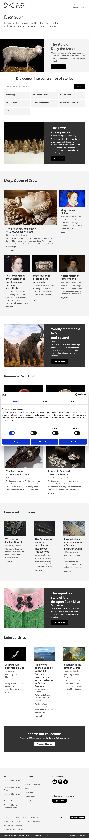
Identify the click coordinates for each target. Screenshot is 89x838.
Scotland (9, 111)
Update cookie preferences (14, 829)
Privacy (7, 817)
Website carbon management (15, 825)
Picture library (30, 797)
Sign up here (59, 801)
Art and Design (11, 103)
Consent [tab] (15, 401)
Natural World (65, 95)
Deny (16, 442)
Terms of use (9, 821)
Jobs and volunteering (33, 785)
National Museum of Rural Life (12, 795)
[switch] (33, 433)
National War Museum (12, 801)
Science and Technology (69, 103)
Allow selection (44, 442)
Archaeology (10, 95)
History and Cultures (41, 103)
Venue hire (29, 793)
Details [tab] (44, 401)
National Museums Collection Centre (11, 806)
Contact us (29, 801)
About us (28, 780)
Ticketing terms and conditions (28, 821)
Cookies (16, 817)
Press (27, 789)
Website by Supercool (77, 836)
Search (79, 86)
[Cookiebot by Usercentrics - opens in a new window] (77, 395)
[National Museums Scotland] (14, 5)
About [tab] (73, 401)
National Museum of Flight (12, 788)
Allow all (73, 442)
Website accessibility (30, 817)
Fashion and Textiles (40, 95)
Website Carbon (77, 818)
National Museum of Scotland (12, 781)
